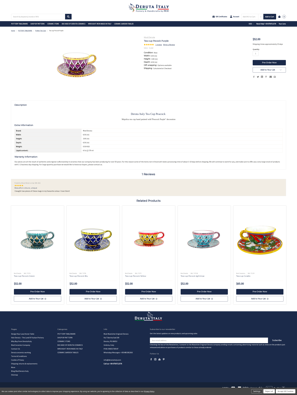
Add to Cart (269, 16)
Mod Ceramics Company (20, 345)
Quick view (37, 240)
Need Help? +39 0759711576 (266, 24)
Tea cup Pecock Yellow (135, 276)
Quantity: (256, 49)
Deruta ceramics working (21, 352)
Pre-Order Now (37, 291)
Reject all (269, 391)
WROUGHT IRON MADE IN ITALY (99, 24)
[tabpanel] (37, 255)
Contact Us (15, 349)
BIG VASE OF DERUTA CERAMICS (73, 24)
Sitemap (14, 375)
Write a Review (169, 44)
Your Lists (282, 24)
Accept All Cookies (286, 391)
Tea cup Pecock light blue (192, 276)
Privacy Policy (149, 391)
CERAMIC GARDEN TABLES (124, 24)
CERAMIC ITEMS (53, 24)
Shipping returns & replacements (24, 363)
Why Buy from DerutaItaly (21, 341)
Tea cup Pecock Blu (78, 276)
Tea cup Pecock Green (24, 276)
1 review (158, 44)
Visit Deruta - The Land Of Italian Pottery (27, 337)
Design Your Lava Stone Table (22, 334)
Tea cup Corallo (243, 276)
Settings (256, 391)
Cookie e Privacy (17, 360)
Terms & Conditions (19, 356)
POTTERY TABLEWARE (19, 24)
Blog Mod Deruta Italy (20, 371)
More (13, 367)
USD (250, 24)
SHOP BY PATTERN (37, 24)
